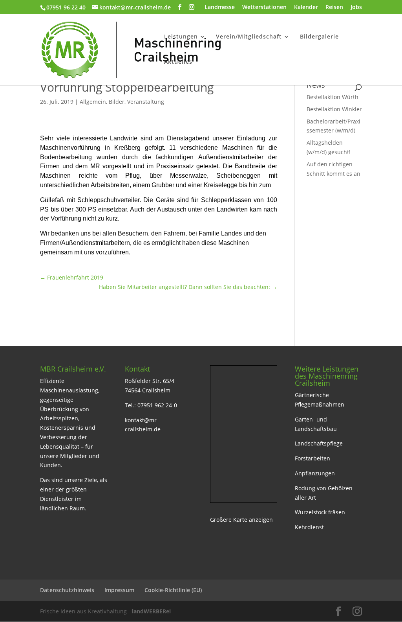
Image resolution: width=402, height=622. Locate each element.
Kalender (306, 7)
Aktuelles (178, 62)
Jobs (356, 7)
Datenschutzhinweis (67, 590)
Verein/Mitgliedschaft (249, 37)
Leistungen (181, 37)
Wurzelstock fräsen (320, 512)
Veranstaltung (145, 101)
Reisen (334, 7)
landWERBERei (151, 611)
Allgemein (93, 101)
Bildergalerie (319, 37)
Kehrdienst (309, 527)
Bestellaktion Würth (332, 97)
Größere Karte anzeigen (241, 519)
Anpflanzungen (315, 473)
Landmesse (220, 7)
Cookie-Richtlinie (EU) (173, 590)
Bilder (116, 101)
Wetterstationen (264, 7)
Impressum (119, 590)
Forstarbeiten (312, 458)
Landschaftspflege (319, 443)
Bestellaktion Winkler (334, 109)
